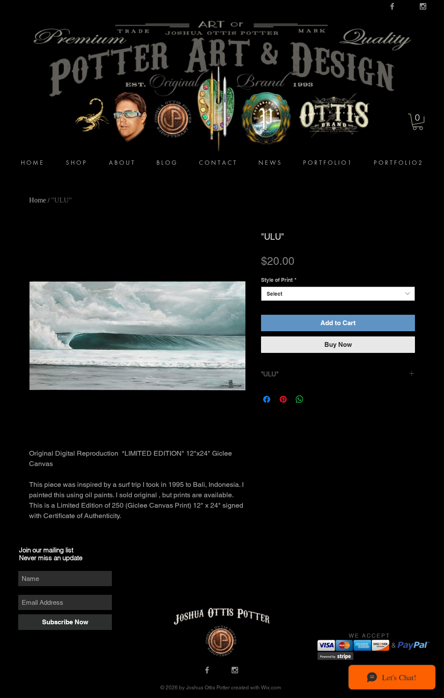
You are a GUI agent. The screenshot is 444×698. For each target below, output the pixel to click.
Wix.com (270, 688)
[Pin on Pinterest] (283, 399)
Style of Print (279, 280)
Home (37, 200)
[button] (418, 122)
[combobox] (338, 294)
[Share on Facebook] (266, 399)
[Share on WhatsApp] (299, 399)
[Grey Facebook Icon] (392, 6)
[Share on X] (316, 399)
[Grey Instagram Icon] (423, 6)
